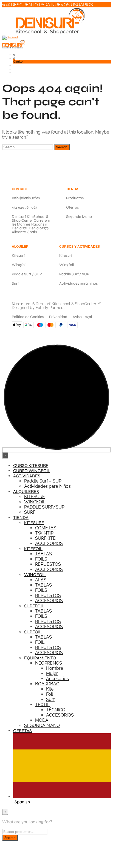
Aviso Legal (82, 316)
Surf (15, 283)
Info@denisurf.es (26, 198)
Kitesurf (18, 255)
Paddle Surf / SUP (27, 274)
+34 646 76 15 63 (24, 207)
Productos (75, 198)
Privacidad (58, 316)
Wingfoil (19, 264)
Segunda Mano (79, 216)
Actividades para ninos (78, 283)
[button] (14, 54)
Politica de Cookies (28, 316)
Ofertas (72, 207)
